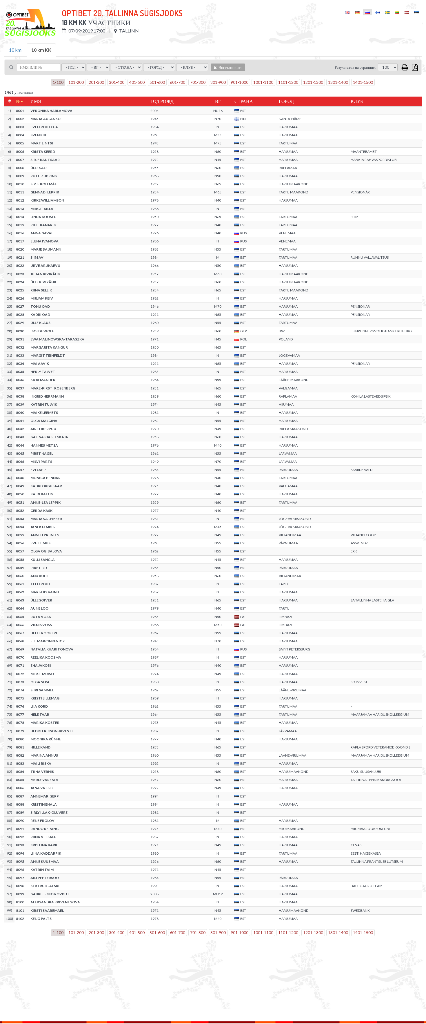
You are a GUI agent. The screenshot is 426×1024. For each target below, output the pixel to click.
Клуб (357, 101)
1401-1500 (363, 82)
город (286, 101)
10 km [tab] (15, 49)
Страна (243, 101)
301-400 (116, 82)
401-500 (137, 82)
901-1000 (239, 82)
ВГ (218, 101)
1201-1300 (313, 82)
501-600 (157, 82)
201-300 (96, 82)
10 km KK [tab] (41, 49)
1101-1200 (288, 82)
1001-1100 (263, 82)
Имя (35, 101)
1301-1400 (338, 82)
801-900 (218, 82)
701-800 (197, 82)
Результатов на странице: (355, 67)
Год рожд (162, 101)
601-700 (177, 82)
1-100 (58, 82)
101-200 (76, 82)
